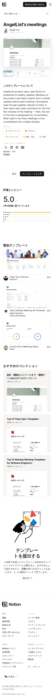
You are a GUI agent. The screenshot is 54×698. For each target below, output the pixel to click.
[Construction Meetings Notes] (27, 331)
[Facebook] (17, 147)
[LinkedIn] (11, 147)
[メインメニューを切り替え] (50, 4)
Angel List (14, 29)
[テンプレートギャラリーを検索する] (47, 14)
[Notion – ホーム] (27, 604)
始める (27, 578)
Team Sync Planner (19, 277)
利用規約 (6, 154)
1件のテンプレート (17, 32)
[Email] (22, 147)
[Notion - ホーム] (4, 4)
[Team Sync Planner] (27, 262)
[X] (5, 147)
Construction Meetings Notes (24, 346)
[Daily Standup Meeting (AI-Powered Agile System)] (27, 295)
